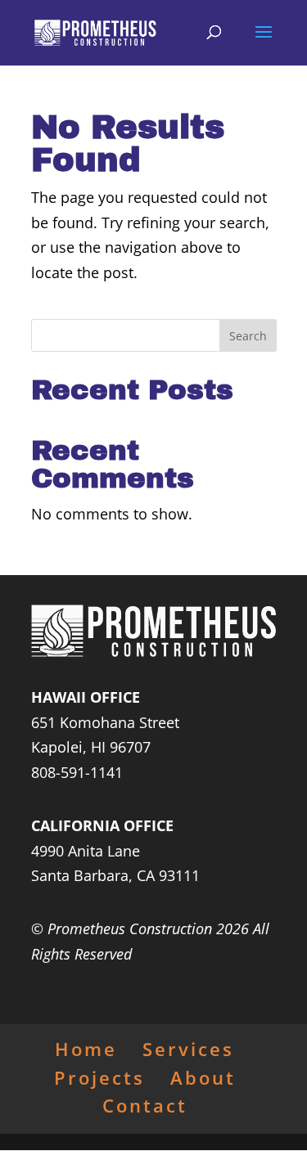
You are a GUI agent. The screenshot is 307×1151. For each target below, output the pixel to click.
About (203, 1077)
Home (86, 1048)
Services (188, 1048)
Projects (99, 1077)
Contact (144, 1105)
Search (248, 336)
